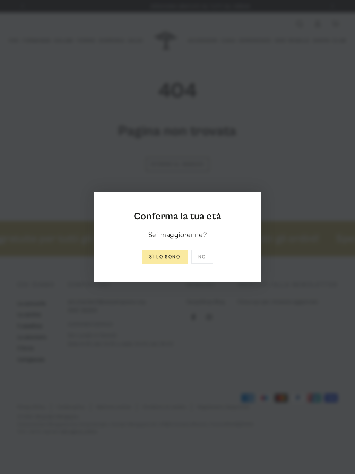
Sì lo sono (164, 256)
